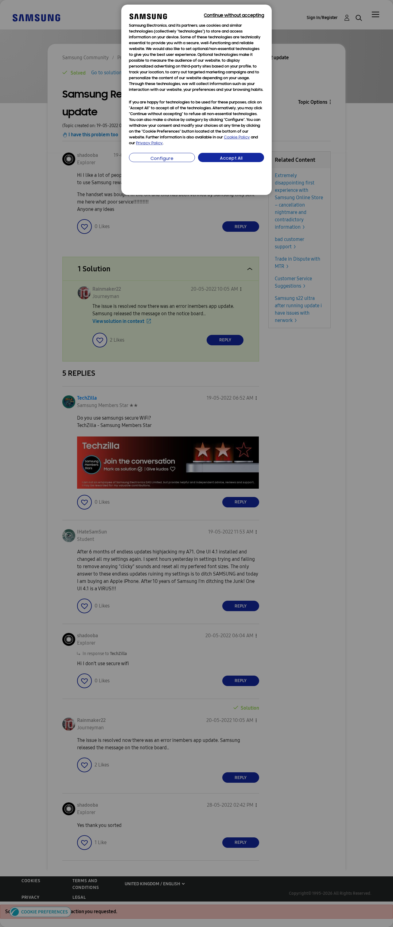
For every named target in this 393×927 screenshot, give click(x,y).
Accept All (231, 158)
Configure (161, 159)
